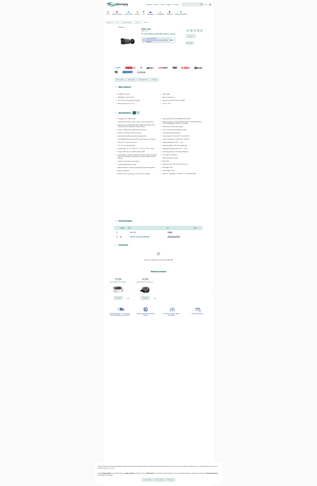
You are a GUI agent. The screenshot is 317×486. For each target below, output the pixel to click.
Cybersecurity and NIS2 (181, 14)
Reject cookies (159, 479)
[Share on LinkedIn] (191, 30)
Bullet (137, 22)
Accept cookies (147, 479)
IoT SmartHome (160, 14)
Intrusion (137, 14)
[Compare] (128, 298)
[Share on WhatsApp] (201, 30)
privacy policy (111, 468)
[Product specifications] (138, 112)
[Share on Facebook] (187, 30)
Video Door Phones (117, 14)
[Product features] (134, 112)
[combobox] (192, 4)
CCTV (107, 14)
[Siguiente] (212, 288)
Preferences (170, 479)
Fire (144, 14)
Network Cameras (128, 22)
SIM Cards (169, 14)
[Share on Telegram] (198, 30)
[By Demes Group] (118, 5)
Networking (150, 14)
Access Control (128, 14)
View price (190, 36)
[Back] (105, 288)
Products (109, 22)
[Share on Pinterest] (194, 30)
